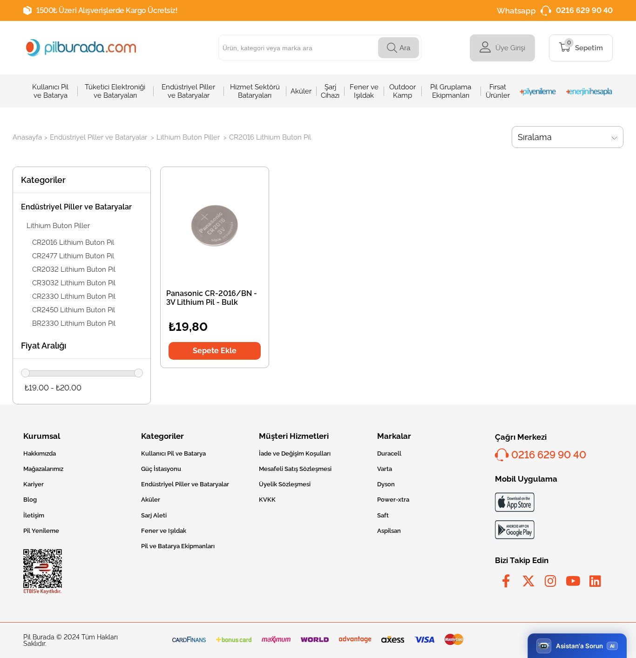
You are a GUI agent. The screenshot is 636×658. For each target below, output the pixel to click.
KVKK (267, 499)
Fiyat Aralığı (43, 345)
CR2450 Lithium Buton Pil (73, 310)
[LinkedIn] (595, 581)
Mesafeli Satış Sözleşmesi (295, 468)
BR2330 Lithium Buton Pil (73, 323)
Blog (30, 499)
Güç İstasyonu (161, 468)
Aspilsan (389, 530)
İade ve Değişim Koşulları (295, 453)
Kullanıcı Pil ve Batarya (173, 453)
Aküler (150, 499)
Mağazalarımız (43, 468)
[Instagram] (551, 581)
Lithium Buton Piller (58, 226)
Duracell (389, 453)
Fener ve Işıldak (163, 530)
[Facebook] (506, 581)
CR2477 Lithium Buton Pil (73, 256)
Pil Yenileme (41, 530)
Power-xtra (393, 499)
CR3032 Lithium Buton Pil (73, 283)
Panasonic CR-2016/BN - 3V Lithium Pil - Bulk (211, 298)
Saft (383, 515)
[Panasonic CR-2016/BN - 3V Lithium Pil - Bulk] (215, 225)
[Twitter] (528, 581)
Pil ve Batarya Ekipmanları (178, 546)
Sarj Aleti (154, 515)
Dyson (386, 484)
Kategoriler (43, 180)
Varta (384, 468)
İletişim (33, 515)
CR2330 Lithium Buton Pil (73, 296)
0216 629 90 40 (584, 10)
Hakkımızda (39, 453)
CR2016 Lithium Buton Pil (73, 242)
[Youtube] (573, 581)
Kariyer (33, 484)
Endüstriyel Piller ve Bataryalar (76, 206)
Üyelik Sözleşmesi (285, 484)
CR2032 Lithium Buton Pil (73, 269)
